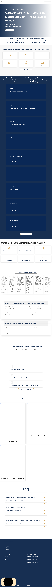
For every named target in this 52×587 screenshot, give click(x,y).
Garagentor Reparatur (23, 40)
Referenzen (29, 2)
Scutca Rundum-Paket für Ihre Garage (39, 435)
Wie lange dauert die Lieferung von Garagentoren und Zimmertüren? (19, 517)
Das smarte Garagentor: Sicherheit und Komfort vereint (12, 478)
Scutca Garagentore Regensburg (32, 556)
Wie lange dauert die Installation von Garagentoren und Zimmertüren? (19, 504)
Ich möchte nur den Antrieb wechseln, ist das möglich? (16, 507)
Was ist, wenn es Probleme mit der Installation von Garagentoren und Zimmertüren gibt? (23, 520)
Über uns (33, 2)
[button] (26, 494)
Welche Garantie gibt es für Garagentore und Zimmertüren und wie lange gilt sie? (21, 527)
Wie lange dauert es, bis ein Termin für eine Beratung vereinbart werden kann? (21, 497)
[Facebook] (28, 582)
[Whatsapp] (24, 582)
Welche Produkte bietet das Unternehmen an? (15, 494)
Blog (5, 559)
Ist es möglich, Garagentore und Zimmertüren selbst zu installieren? (19, 513)
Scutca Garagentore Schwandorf (32, 562)
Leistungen (18, 2)
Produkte (23, 2)
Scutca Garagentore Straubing (32, 559)
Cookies (17, 585)
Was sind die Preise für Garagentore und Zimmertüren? (16, 500)
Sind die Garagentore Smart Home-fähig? (14, 510)
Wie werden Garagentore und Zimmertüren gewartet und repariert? (18, 523)
